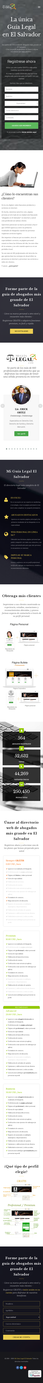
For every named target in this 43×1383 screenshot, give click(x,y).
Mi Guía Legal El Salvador (23, 1358)
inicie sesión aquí (29, 132)
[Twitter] (21, 1367)
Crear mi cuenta (21, 1337)
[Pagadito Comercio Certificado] (34, 1374)
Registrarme (21, 331)
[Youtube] (25, 1367)
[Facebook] (17, 1367)
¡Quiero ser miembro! (21, 125)
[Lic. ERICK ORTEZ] (21, 412)
